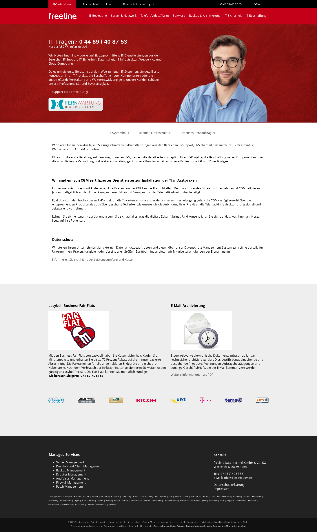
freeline (78, 522)
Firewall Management (71, 482)
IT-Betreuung (98, 16)
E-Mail (257, 4)
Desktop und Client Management (79, 466)
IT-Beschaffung (256, 16)
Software (179, 16)
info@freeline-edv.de (237, 478)
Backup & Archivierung (205, 16)
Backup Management (70, 470)
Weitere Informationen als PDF (192, 375)
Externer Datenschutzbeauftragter (194, 526)
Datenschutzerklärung (229, 485)
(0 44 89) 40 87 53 (231, 4)
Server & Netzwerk (123, 16)
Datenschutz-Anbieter (165, 526)
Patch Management (69, 486)
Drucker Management (71, 474)
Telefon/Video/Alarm (155, 16)
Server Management (70, 462)
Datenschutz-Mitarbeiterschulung (230, 526)
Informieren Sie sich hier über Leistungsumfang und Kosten (93, 260)
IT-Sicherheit (233, 16)
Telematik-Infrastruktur (97, 4)
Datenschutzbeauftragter (138, 4)
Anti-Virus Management (72, 478)
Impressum (221, 489)
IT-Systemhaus (62, 4)
